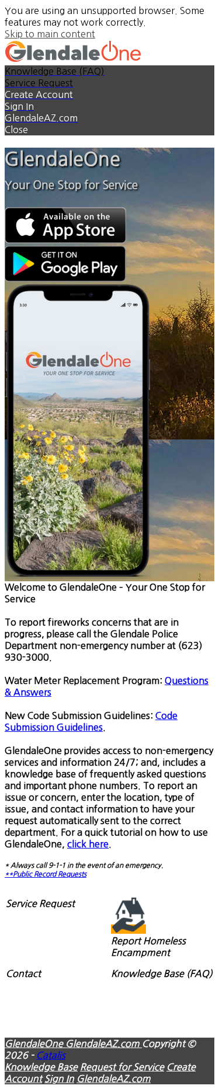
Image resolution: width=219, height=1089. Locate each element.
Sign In (59, 1078)
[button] (109, 129)
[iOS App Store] (65, 240)
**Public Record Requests (45, 874)
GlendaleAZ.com (103, 1043)
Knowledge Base (41, 1066)
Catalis (50, 1055)
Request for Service (122, 1066)
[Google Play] (65, 278)
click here (88, 844)
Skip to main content (50, 34)
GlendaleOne (35, 1043)
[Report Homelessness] (128, 929)
